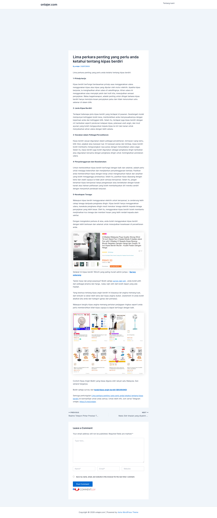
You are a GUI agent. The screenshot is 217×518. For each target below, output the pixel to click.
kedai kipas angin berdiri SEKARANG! (110, 390)
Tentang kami (169, 3)
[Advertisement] (108, 26)
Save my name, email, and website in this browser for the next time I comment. (105, 477)
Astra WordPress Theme (128, 512)
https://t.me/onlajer (88, 401)
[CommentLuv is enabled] (84, 489)
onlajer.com (49, 4)
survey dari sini (119, 281)
